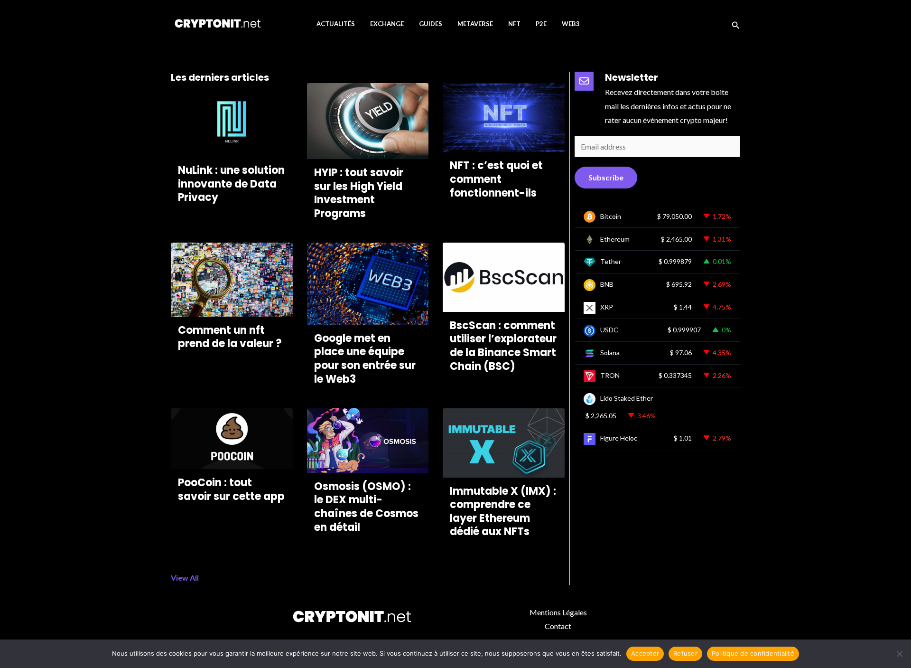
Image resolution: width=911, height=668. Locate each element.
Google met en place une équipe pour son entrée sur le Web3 (365, 358)
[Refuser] (899, 654)
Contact (558, 625)
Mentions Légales (558, 612)
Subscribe (605, 177)
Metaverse (475, 24)
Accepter (645, 653)
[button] (736, 23)
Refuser (685, 653)
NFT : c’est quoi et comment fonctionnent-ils (496, 179)
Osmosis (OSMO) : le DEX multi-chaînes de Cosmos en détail (366, 507)
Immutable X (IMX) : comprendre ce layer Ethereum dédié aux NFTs (503, 511)
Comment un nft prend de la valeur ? (230, 337)
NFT (514, 24)
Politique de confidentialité (753, 653)
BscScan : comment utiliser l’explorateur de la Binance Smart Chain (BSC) (503, 346)
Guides (430, 24)
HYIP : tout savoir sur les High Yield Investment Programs (358, 193)
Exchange (387, 24)
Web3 (571, 24)
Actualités (335, 24)
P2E (541, 24)
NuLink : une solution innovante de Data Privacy (231, 184)
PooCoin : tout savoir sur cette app (231, 489)
